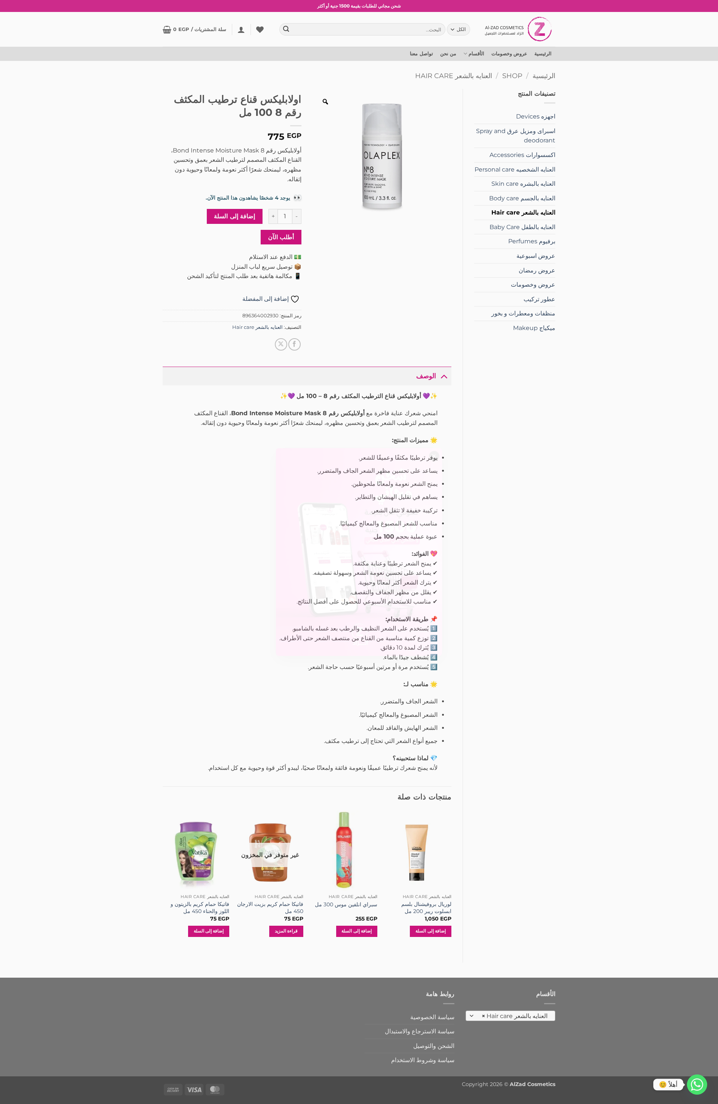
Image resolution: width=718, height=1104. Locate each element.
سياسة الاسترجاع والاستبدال (419, 1031)
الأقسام (476, 53)
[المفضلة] (260, 29)
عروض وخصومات (509, 53)
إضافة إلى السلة (234, 216)
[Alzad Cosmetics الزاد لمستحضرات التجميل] (519, 29)
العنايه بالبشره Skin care (523, 183)
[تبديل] (443, 376)
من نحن (448, 53)
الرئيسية (543, 53)
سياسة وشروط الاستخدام (422, 1060)
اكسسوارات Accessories (522, 154)
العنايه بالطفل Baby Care (522, 227)
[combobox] (510, 1016)
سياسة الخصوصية (432, 1017)
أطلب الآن (281, 237)
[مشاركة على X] (281, 344)
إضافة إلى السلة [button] (430, 931)
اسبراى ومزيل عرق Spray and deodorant (515, 135)
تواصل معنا (421, 53)
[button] (241, 29)
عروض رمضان (537, 270)
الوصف (426, 376)
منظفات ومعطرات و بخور (523, 313)
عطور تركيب (539, 299)
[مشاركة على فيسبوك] (294, 344)
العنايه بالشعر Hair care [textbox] (515, 1016)
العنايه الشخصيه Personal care (515, 169)
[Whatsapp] (697, 1084)
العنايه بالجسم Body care (522, 198)
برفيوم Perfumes (531, 241)
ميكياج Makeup (534, 327)
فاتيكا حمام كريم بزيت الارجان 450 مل (270, 908)
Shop (512, 75)
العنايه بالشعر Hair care (453, 75)
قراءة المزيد (286, 931)
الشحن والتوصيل (433, 1045)
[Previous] (451, 880)
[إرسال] (286, 29)
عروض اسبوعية (535, 255)
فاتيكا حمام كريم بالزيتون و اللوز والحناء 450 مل (200, 908)
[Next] (163, 880)
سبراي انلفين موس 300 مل (346, 904)
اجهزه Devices (535, 116)
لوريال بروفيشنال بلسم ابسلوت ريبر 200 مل (426, 908)
